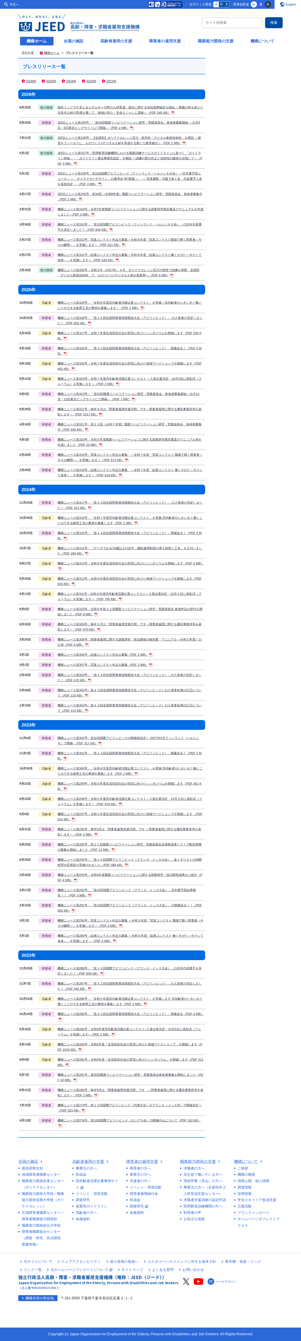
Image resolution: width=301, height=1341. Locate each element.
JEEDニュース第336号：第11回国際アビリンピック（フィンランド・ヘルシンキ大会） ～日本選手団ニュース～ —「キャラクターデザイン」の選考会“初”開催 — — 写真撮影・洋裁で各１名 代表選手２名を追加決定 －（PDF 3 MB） (130, 179)
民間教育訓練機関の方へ (203, 1206)
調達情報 (245, 1187)
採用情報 (245, 1194)
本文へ (14, 4)
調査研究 (83, 1200)
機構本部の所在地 (37, 1298)
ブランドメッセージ (253, 1212)
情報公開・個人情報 (253, 1181)
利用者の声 (192, 1212)
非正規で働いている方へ (203, 1174)
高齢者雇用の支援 (116, 41)
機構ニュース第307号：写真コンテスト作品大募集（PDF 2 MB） (103, 665)
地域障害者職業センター (41, 1174)
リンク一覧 (33, 1270)
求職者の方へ (194, 1168)
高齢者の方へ (86, 1212)
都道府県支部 (32, 1168)
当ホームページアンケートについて (81, 1270)
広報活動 (245, 1206)
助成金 (81, 1174)
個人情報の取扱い (124, 1261)
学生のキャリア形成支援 (257, 1200)
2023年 (91, 81)
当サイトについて (38, 1261)
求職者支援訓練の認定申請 (205, 1200)
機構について (262, 41)
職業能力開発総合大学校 (41, 1225)
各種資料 (83, 1219)
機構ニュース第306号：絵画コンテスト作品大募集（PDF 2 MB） (103, 654)
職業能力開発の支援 (216, 41)
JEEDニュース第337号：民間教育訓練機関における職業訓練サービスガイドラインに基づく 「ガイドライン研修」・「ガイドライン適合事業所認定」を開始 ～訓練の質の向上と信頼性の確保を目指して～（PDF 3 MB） (130, 158)
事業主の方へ (86, 1168)
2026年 (31, 81)
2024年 (71, 81)
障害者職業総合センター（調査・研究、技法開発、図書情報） (43, 1238)
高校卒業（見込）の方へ (203, 1181)
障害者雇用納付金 (144, 1194)
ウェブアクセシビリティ (81, 1261)
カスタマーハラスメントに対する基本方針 (182, 1261)
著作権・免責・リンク (243, 1261)
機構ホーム (37, 41)
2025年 (51, 81)
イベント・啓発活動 (92, 1194)
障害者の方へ (140, 1168)
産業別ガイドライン (92, 1206)
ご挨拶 (243, 1168)
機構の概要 (246, 1174)
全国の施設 (74, 41)
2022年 (111, 81)
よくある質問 (163, 1270)
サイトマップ (132, 1270)
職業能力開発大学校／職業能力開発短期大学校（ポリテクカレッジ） (43, 1200)
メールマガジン (223, 1281)
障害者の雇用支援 (165, 41)
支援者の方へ (140, 1181)
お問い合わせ (193, 1270)
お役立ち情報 (194, 1219)
